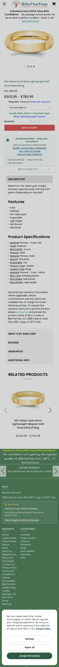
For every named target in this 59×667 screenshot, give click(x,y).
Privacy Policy (43, 628)
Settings (29, 638)
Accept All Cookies (30, 655)
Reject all (29, 647)
